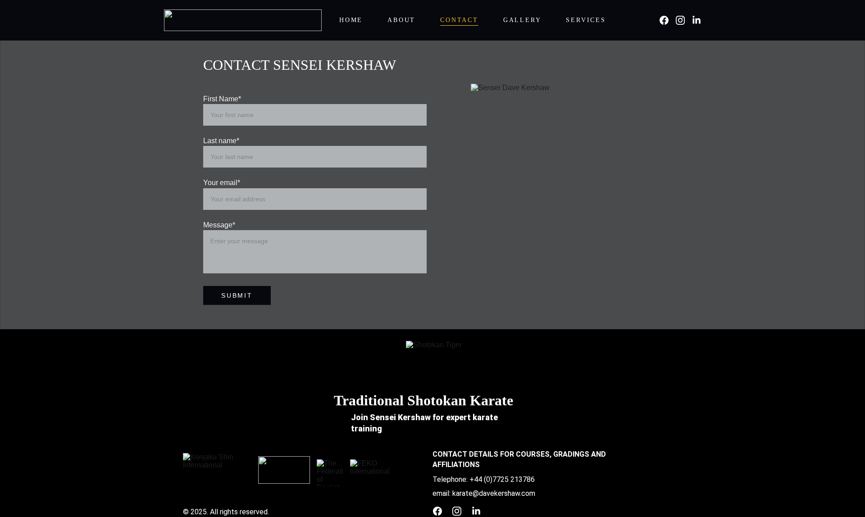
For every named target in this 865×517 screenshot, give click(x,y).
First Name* (222, 99)
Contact (459, 20)
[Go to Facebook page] (668, 20)
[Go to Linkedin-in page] (696, 20)
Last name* (221, 141)
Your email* (221, 182)
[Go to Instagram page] (684, 20)
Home (351, 20)
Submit (237, 295)
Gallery (522, 20)
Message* (219, 225)
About (401, 20)
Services (586, 20)
